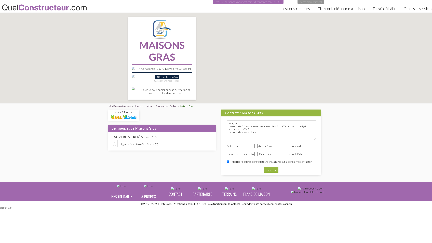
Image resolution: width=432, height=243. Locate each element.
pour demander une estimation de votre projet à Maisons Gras (165, 91)
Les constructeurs (295, 8)
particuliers (266, 203)
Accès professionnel (311, 1)
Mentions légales (184, 203)
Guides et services (418, 8)
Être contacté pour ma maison (341, 8)
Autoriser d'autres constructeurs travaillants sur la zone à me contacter (271, 161)
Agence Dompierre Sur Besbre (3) (139, 144)
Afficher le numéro (167, 76)
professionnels (283, 203)
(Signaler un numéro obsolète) (167, 80)
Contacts (234, 203)
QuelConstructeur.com (44, 8)
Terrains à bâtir (384, 8)
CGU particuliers (217, 203)
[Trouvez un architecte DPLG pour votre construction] (307, 192)
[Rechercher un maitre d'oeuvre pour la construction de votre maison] (311, 188)
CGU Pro (200, 203)
